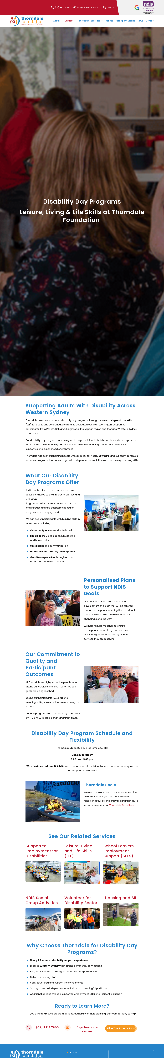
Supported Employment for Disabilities (41, 851)
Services (69, 20)
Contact (150, 20)
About (56, 20)
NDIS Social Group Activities (41, 900)
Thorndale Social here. (122, 805)
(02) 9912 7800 (62, 7)
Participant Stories (125, 20)
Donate (109, 20)
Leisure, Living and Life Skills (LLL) (78, 851)
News (140, 20)
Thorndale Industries (90, 20)
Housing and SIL (121, 898)
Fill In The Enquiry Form (121, 1028)
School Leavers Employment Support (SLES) (118, 851)
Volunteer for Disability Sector (80, 900)
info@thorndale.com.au (88, 7)
